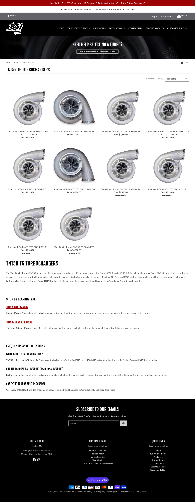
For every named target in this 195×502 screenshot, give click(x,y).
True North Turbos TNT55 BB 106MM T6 (74, 189)
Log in (154, 16)
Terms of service (126, 492)
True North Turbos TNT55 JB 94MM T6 (27, 189)
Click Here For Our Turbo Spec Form (97, 51)
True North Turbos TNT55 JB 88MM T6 (120, 189)
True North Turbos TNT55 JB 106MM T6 (74, 131)
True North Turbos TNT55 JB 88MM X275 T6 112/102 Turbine (27, 133)
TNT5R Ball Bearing (17, 307)
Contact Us (37, 446)
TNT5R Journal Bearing (19, 322)
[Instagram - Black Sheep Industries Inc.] (187, 63)
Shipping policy (140, 492)
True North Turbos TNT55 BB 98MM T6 (167, 189)
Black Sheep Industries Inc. (64, 492)
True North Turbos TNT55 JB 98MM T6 (120, 131)
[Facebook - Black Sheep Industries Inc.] (182, 63)
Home (8, 63)
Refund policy (99, 492)
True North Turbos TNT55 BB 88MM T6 (74, 247)
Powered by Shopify (84, 492)
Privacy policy (112, 492)
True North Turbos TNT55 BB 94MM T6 (27, 247)
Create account (166, 16)
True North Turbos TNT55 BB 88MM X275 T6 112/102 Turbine (167, 133)
